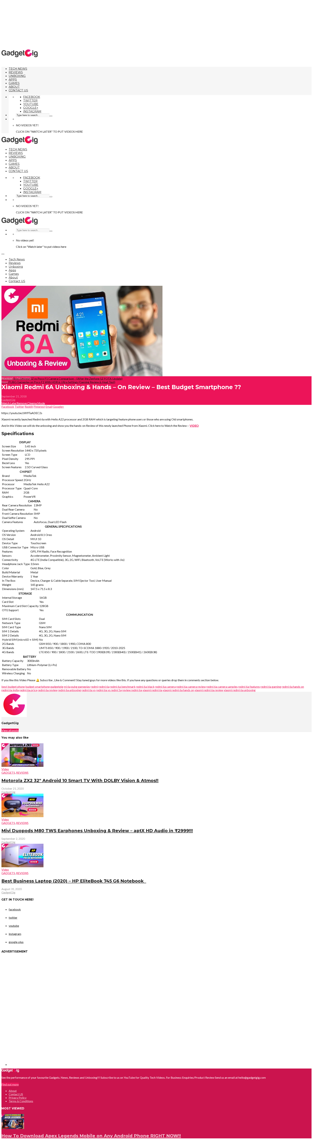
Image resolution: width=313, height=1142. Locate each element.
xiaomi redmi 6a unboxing (240, 690)
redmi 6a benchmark (122, 686)
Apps (13, 79)
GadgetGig (8, 399)
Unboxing (17, 76)
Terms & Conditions (21, 1101)
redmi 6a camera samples (222, 686)
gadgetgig (56, 686)
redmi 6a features (249, 686)
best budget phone (13, 686)
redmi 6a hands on (293, 686)
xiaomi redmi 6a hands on (178, 690)
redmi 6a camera (165, 686)
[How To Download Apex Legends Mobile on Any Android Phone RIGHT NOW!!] (12, 1128)
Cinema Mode (36, 403)
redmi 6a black (145, 686)
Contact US (18, 90)
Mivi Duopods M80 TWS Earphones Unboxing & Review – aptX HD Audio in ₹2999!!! (97, 830)
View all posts (10, 730)
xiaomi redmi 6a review (209, 690)
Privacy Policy (17, 1097)
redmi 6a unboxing (69, 690)
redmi (94, 686)
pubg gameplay (80, 686)
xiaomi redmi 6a (152, 690)
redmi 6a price (28, 690)
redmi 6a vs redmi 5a (109, 690)
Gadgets (8, 772)
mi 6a (67, 686)
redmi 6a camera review (191, 686)
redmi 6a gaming (270, 686)
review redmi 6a (132, 690)
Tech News (18, 68)
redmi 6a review (47, 690)
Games (14, 83)
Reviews (16, 72)
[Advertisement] (156, 24)
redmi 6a (104, 686)
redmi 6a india (10, 690)
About (14, 87)
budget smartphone (37, 686)
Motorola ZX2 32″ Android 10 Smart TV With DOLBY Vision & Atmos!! (79, 780)
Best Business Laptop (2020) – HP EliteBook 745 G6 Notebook (73, 881)
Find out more (10, 1084)
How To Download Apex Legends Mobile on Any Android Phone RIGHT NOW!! (91, 1135)
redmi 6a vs (89, 690)
